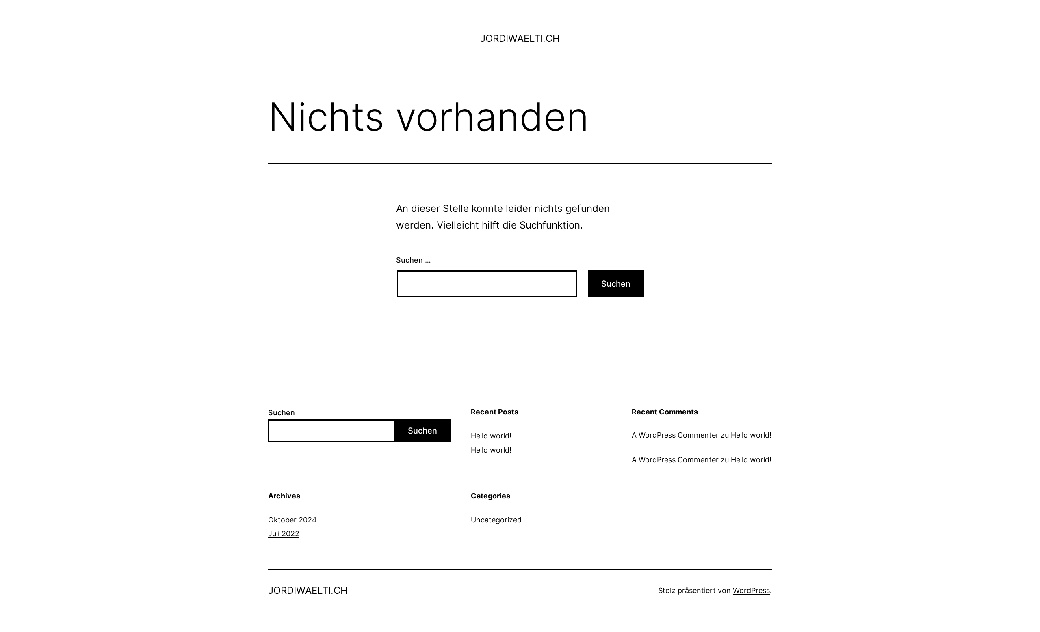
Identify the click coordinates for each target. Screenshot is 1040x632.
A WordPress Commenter (675, 435)
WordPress (751, 590)
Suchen (281, 412)
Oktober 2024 (292, 520)
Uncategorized (496, 520)
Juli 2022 (283, 533)
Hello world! (491, 435)
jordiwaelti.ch (520, 38)
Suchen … (413, 260)
